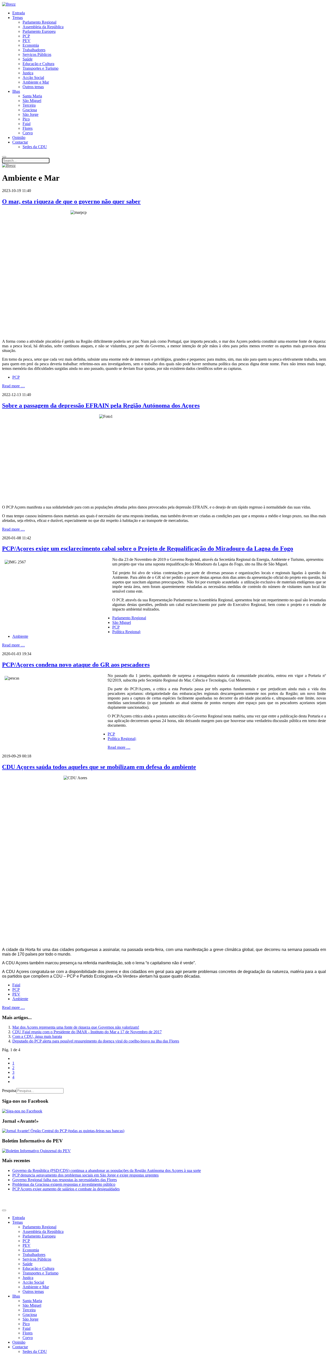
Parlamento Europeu (39, 31)
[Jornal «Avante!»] (63, 1131)
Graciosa (30, 110)
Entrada (18, 13)
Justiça (28, 73)
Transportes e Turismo (40, 68)
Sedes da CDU (35, 147)
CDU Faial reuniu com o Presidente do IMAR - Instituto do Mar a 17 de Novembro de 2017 (87, 1032)
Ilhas (16, 91)
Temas (17, 17)
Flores (28, 128)
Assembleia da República (43, 27)
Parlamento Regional (39, 22)
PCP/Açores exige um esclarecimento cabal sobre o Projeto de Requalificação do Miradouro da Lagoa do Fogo (147, 548)
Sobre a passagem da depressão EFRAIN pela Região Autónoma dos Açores (101, 405)
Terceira (29, 105)
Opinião (18, 137)
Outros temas (33, 87)
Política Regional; (126, 632)
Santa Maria (32, 96)
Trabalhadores (34, 50)
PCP (26, 36)
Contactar (20, 142)
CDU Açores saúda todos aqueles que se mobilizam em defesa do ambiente (99, 767)
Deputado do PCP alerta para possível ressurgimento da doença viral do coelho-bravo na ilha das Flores (95, 1041)
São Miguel (32, 100)
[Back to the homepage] (9, 4)
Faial (26, 123)
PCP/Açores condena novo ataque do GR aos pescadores (76, 664)
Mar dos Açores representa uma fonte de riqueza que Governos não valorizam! (75, 1027)
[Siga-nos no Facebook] (22, 1111)
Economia (31, 45)
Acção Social (33, 77)
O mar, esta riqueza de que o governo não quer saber (71, 201)
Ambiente (20, 636)
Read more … (13, 386)
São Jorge (30, 114)
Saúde (28, 59)
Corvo (28, 133)
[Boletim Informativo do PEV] (36, 1151)
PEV (26, 40)
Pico (26, 119)
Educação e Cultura (38, 64)
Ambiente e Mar (36, 82)
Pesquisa (9, 1090)
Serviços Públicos (37, 54)
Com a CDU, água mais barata (37, 1036)
